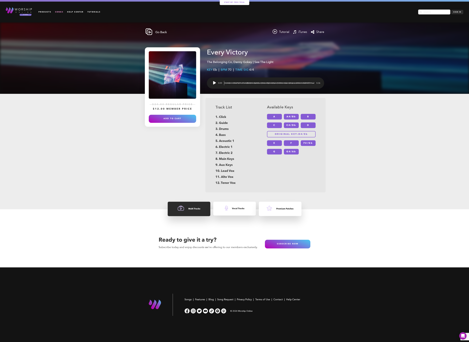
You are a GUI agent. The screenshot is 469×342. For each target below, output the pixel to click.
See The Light (263, 62)
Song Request (225, 299)
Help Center (75, 12)
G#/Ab (291, 152)
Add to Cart (172, 119)
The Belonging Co (219, 62)
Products (44, 12)
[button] (463, 336)
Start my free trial (234, 2)
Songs (59, 12)
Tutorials (94, 12)
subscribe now (287, 244)
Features (200, 299)
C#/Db (291, 125)
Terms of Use (262, 299)
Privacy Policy (244, 299)
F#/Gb (308, 143)
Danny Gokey (242, 62)
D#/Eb (291, 134)
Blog (211, 299)
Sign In (457, 12)
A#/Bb (291, 117)
